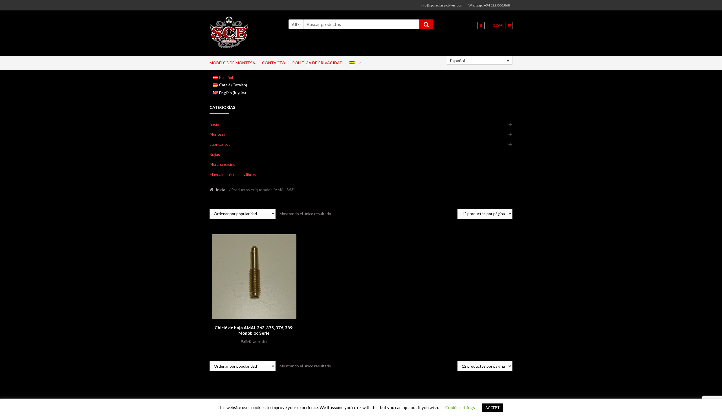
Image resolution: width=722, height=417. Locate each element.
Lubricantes (220, 144)
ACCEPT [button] (492, 407)
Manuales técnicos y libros (233, 174)
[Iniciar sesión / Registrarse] (481, 25)
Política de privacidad (317, 62)
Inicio (214, 124)
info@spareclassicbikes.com (442, 5)
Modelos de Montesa (232, 62)
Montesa (217, 134)
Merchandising (222, 164)
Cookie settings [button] (460, 407)
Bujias (215, 154)
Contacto (273, 62)
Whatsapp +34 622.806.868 (489, 5)
